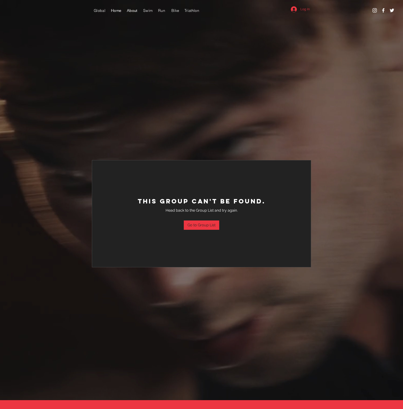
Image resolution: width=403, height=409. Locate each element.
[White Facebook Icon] (383, 10)
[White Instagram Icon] (375, 10)
